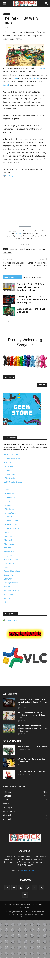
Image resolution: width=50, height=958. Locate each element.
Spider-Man (9, 575)
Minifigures (9, 544)
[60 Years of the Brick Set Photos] (9, 774)
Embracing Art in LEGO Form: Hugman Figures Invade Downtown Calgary (31, 287)
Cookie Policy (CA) (25, 907)
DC (5, 486)
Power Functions (11, 559)
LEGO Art (8, 517)
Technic (7, 586)
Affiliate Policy (38, 904)
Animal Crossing (11, 455)
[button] (4, 3)
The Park (41, 68)
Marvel (7, 532)
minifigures (34, 78)
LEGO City (8, 470)
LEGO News (7, 290)
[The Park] (25, 199)
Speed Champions (12, 571)
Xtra (6, 602)
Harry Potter (9, 505)
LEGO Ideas (9, 509)
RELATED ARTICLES (12, 277)
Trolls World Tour (11, 590)
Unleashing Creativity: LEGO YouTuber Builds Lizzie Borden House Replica (32, 299)
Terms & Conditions (12, 904)
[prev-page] (4, 321)
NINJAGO (8, 555)
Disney (15, 78)
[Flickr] (14, 887)
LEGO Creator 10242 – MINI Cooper (32, 747)
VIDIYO (7, 598)
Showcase (6, 14)
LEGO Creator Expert (13, 482)
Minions (7, 548)
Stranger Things (11, 582)
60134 (6, 85)
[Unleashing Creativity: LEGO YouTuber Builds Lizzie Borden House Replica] (9, 299)
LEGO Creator (10, 478)
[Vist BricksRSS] (10, 620)
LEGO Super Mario (12, 528)
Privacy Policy (26, 904)
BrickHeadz (9, 466)
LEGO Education (11, 520)
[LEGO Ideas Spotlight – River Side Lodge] (9, 311)
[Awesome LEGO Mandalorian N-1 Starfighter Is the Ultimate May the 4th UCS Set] (9, 702)
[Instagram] (20, 887)
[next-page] (8, 321)
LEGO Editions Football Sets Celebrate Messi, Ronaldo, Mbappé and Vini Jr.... (32, 728)
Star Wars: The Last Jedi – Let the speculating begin (13, 265)
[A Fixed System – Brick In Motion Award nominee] (9, 762)
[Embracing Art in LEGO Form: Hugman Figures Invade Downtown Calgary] (9, 287)
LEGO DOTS (9, 493)
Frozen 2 (7, 501)
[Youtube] (25, 895)
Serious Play (9, 567)
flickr (21, 249)
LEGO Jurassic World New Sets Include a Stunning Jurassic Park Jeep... (31, 715)
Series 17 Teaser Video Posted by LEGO (37, 264)
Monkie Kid (9, 551)
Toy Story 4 (8, 594)
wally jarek (7, 252)
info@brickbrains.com (30, 870)
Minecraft (8, 540)
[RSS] (34, 887)
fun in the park (31, 249)
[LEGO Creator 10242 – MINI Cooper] (9, 750)
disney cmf (13, 249)
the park (42, 249)
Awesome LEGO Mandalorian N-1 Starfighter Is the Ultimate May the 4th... (32, 702)
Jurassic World (10, 513)
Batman (7, 462)
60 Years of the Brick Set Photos (31, 772)
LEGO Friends (10, 497)
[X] (41, 887)
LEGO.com (18, 233)
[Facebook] (7, 887)
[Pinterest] (27, 887)
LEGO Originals (10, 524)
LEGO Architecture (12, 458)
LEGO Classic (9, 474)
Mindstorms (9, 536)
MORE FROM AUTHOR (32, 277)
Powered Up (9, 563)
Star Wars (8, 579)
